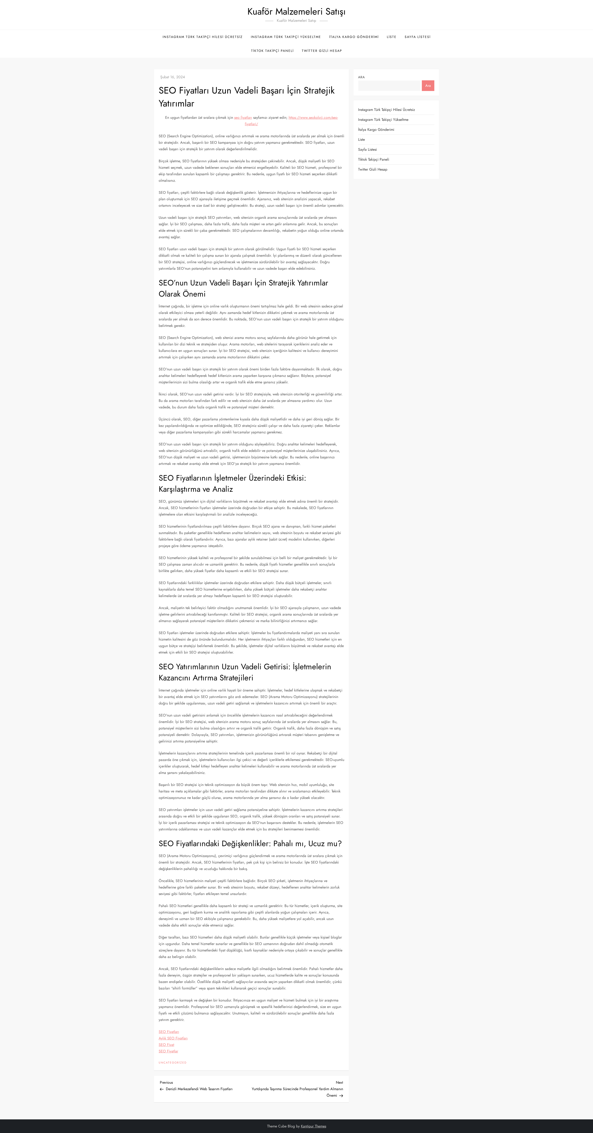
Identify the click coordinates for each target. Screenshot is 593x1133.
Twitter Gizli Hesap (322, 50)
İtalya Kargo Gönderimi (354, 36)
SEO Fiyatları (169, 1031)
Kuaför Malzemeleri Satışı (296, 11)
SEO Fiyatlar (168, 1051)
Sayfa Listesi (418, 36)
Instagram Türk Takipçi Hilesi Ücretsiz (203, 36)
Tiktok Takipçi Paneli (272, 50)
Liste (392, 36)
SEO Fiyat (166, 1044)
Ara (361, 77)
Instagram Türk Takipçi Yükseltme (286, 36)
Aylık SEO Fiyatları (173, 1038)
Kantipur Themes (313, 1126)
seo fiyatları (243, 117)
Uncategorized (173, 1063)
